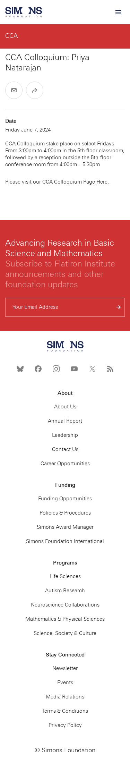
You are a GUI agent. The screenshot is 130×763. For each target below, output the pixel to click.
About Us (65, 407)
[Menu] (118, 12)
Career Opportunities (65, 463)
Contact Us (65, 449)
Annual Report (65, 421)
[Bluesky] (20, 368)
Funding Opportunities (65, 498)
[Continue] (119, 307)
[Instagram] (56, 368)
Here (101, 182)
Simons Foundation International (65, 541)
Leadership (65, 435)
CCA (11, 36)
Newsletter (65, 668)
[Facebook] (38, 368)
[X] (92, 368)
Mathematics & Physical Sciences (65, 619)
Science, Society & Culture (65, 633)
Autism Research (65, 590)
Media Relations (65, 697)
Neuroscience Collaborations (65, 605)
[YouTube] (74, 368)
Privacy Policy (65, 725)
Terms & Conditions (65, 711)
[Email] (14, 90)
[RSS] (110, 368)
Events (65, 682)
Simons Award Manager (65, 527)
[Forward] (34, 90)
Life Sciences (65, 576)
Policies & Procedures (65, 513)
